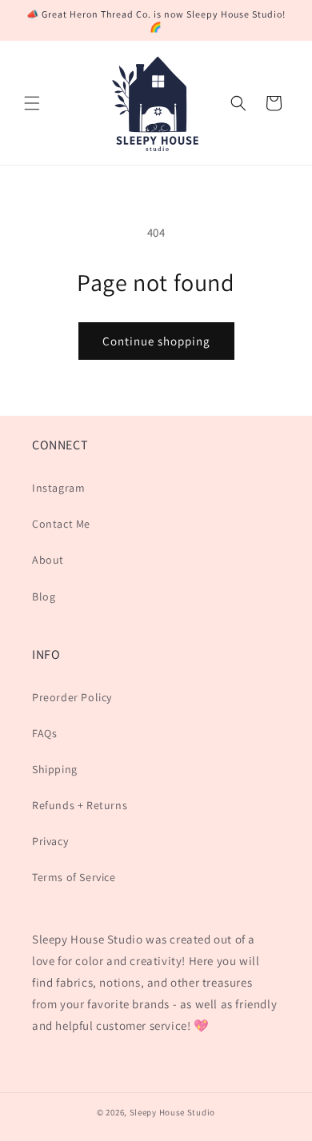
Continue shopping (156, 341)
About (48, 560)
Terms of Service (74, 877)
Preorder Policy (72, 697)
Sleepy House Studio (172, 1112)
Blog (43, 596)
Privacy (50, 841)
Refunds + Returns (79, 805)
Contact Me (61, 524)
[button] (32, 103)
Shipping (55, 769)
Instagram (58, 488)
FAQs (44, 733)
